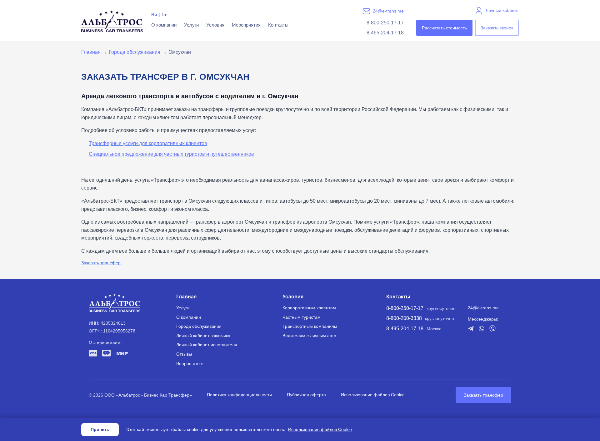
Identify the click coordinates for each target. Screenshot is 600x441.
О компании (164, 25)
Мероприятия (246, 25)
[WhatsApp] (481, 329)
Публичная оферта (306, 394)
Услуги (191, 25)
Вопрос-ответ (190, 363)
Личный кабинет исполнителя (206, 344)
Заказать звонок (497, 27)
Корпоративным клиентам (309, 307)
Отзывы (184, 354)
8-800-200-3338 (404, 318)
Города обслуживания (134, 52)
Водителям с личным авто (309, 335)
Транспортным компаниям (309, 326)
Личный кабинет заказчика (203, 335)
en (165, 14)
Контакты (278, 25)
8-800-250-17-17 (385, 22)
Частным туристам (301, 317)
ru (154, 14)
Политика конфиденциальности (239, 394)
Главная (91, 52)
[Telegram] (471, 328)
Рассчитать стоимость (444, 27)
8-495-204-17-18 (385, 32)
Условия (215, 25)
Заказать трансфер (101, 262)
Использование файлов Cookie (373, 394)
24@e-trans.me (388, 10)
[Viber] (492, 328)
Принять (100, 429)
